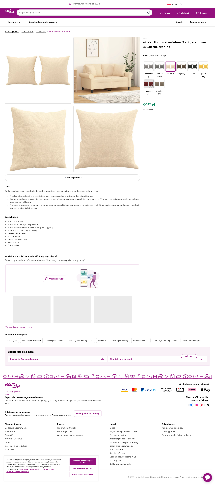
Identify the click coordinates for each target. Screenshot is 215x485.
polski (174, 4)
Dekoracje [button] (102, 340)
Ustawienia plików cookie (121, 446)
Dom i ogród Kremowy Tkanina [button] (81, 340)
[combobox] (84, 12)
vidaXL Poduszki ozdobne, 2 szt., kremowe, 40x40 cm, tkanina (175, 44)
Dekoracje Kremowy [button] (120, 340)
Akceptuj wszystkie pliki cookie (83, 461)
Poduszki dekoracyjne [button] (191, 340)
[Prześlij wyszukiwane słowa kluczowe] (149, 12)
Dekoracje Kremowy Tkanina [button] (165, 340)
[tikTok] (208, 405)
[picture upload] (88, 279)
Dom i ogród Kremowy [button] (31, 340)
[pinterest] (202, 405)
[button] (149, 69)
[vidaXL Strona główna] (10, 11)
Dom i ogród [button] (12, 340)
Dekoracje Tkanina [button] (141, 340)
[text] (149, 105)
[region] (51, 468)
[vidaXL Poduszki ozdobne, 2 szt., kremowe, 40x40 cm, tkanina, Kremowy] (38, 70)
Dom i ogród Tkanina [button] (54, 340)
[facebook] (190, 405)
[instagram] (196, 405)
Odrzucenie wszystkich (82, 468)
